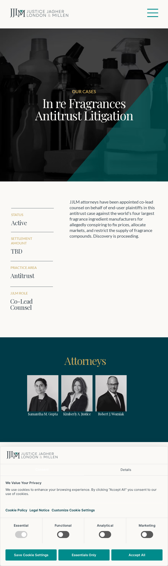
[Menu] (153, 12)
